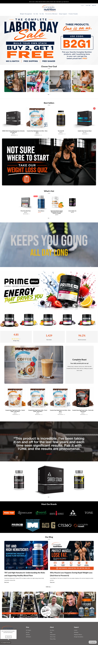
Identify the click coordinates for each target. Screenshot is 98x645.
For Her (42, 13)
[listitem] (49, 1)
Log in (82, 5)
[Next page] (93, 81)
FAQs (51, 629)
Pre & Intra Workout (51, 13)
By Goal (27, 629)
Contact (75, 627)
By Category (28, 627)
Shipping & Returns (78, 632)
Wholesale (76, 629)
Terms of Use (52, 634)
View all (48, 586)
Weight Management (26, 13)
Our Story (52, 627)
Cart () (88, 5)
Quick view (26, 207)
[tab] (48, 94)
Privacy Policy (53, 636)
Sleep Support (63, 13)
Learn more (8, 636)
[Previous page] (4, 81)
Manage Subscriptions (78, 634)
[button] (10, 643)
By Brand (28, 632)
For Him (36, 13)
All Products (28, 634)
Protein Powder (73, 13)
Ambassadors (52, 632)
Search (94, 5)
